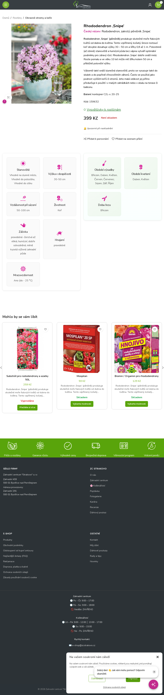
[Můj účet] (150, 5)
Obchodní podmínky (13, 545)
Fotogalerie (96, 496)
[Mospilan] (81, 349)
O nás (93, 474)
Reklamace (8, 561)
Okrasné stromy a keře (38, 18)
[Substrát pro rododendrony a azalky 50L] (27, 349)
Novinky (94, 561)
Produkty (7, 539)
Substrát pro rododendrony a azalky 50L (27, 377)
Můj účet (94, 545)
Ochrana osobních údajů (114, 687)
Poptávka (94, 491)
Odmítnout (97, 678)
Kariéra (93, 501)
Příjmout (133, 678)
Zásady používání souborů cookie (20, 577)
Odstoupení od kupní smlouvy (18, 550)
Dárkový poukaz (98, 512)
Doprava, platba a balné (15, 566)
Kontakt (94, 539)
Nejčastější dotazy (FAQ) (15, 556)
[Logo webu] (82, 4)
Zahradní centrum (99, 480)
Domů (5, 18)
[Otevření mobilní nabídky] (6, 5)
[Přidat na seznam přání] (45, 329)
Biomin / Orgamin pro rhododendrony (137, 376)
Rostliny (17, 18)
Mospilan (82, 376)
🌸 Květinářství (97, 485)
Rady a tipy (95, 556)
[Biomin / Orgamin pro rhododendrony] (136, 349)
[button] (157, 657)
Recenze (94, 507)
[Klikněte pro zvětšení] (8, 97)
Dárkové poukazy (98, 550)
